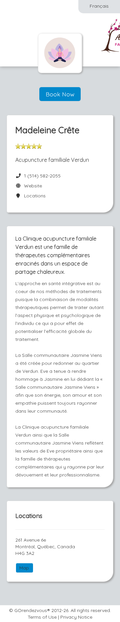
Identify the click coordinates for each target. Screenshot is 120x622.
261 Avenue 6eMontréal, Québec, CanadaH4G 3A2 (45, 546)
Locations (33, 196)
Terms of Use (42, 617)
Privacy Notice (76, 617)
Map (24, 568)
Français (99, 6)
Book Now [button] (60, 94)
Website (31, 186)
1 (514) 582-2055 (42, 176)
